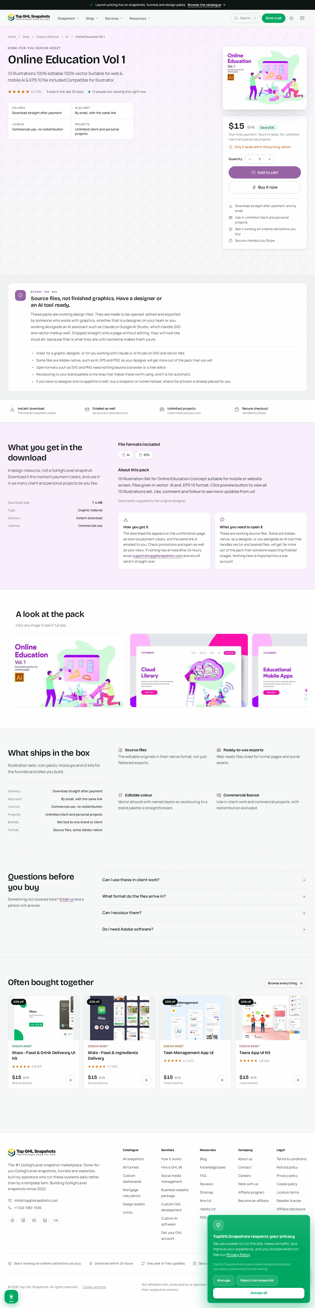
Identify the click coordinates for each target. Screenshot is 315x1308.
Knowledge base (212, 1167)
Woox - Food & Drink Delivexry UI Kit (43, 1055)
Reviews (206, 1184)
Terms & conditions (291, 1158)
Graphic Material (47, 37)
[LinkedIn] (44, 1220)
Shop (90, 18)
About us (245, 1158)
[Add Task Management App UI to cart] (222, 1080)
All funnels (131, 1167)
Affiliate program (251, 1192)
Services (112, 18)
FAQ (203, 1175)
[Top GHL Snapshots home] (29, 18)
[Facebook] (12, 1220)
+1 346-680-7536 (28, 1207)
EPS (146, 455)
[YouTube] (34, 1220)
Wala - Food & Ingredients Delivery (113, 1055)
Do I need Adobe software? (127, 929)
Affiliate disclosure (291, 1209)
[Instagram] (23, 1220)
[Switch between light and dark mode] (291, 18)
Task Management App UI (189, 1052)
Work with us (248, 1184)
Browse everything (282, 983)
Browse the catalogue (204, 4)
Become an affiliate (253, 1200)
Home (12, 37)
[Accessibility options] (11, 1297)
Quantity (235, 159)
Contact (245, 1167)
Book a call (274, 18)
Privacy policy (287, 1175)
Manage (223, 1280)
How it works (171, 1158)
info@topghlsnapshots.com (36, 1200)
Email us (67, 899)
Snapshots (66, 18)
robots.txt (208, 1209)
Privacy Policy (238, 1254)
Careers (244, 1175)
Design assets (134, 1204)
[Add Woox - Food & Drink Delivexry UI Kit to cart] (71, 1080)
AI (67, 37)
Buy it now (268, 187)
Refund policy (287, 1167)
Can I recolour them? (122, 912)
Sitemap (206, 1192)
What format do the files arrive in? (134, 896)
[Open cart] (302, 18)
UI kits (127, 1212)
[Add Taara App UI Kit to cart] (298, 1080)
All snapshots (133, 1158)
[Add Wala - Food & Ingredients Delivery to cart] (146, 1080)
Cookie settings (94, 1287)
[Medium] (55, 1220)
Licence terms (288, 1192)
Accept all (259, 1293)
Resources (137, 18)
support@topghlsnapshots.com (157, 555)
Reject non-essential (257, 1280)
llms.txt (206, 1200)
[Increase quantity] (269, 159)
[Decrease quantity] (249, 159)
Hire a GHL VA (171, 1167)
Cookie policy (287, 1184)
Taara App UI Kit (254, 1052)
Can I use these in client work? (130, 879)
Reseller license (289, 1200)
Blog (203, 1158)
